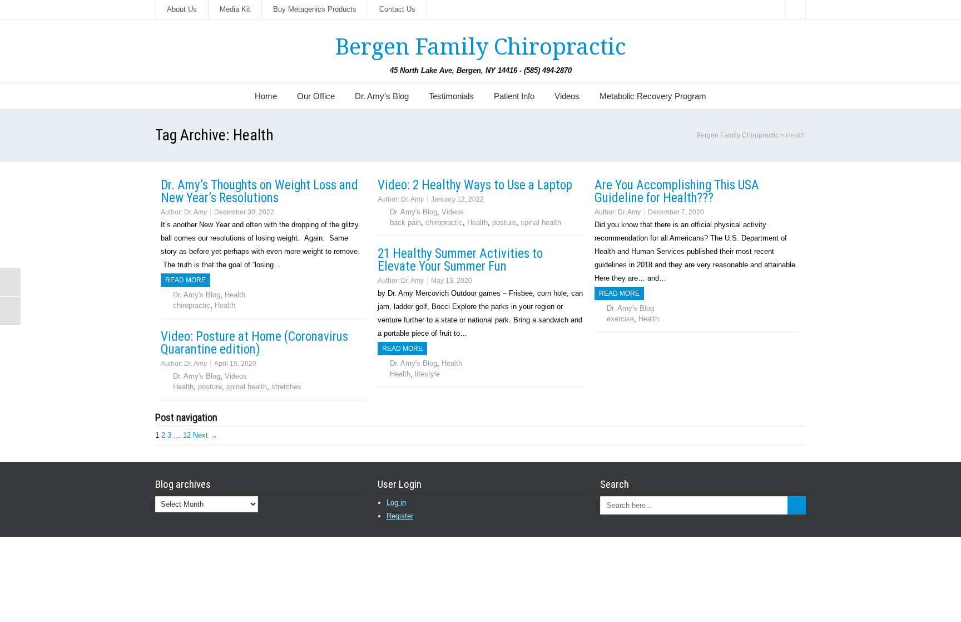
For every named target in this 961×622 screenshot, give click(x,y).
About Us (182, 9)
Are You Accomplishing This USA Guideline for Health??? (677, 191)
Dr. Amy (195, 212)
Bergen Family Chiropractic (480, 47)
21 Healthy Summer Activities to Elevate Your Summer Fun (460, 260)
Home (266, 96)
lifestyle (427, 374)
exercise (620, 319)
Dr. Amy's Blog (196, 295)
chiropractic (191, 305)
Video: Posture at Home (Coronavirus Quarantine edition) (254, 343)
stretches (286, 387)
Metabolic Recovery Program (653, 96)
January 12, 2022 (457, 199)
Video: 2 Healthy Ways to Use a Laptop (475, 185)
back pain (405, 222)
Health (235, 295)
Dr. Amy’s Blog (382, 96)
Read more (185, 280)
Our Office (316, 96)
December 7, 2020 (676, 212)
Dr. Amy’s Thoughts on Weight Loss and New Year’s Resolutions (259, 191)
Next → (205, 435)
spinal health (541, 222)
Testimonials (451, 96)
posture (504, 222)
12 (187, 435)
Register (400, 516)
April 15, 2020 (235, 364)
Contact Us (397, 9)
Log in (396, 502)
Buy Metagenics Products (314, 9)
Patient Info (514, 96)
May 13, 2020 (451, 281)
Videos (566, 96)
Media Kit (235, 9)
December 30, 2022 (244, 212)
